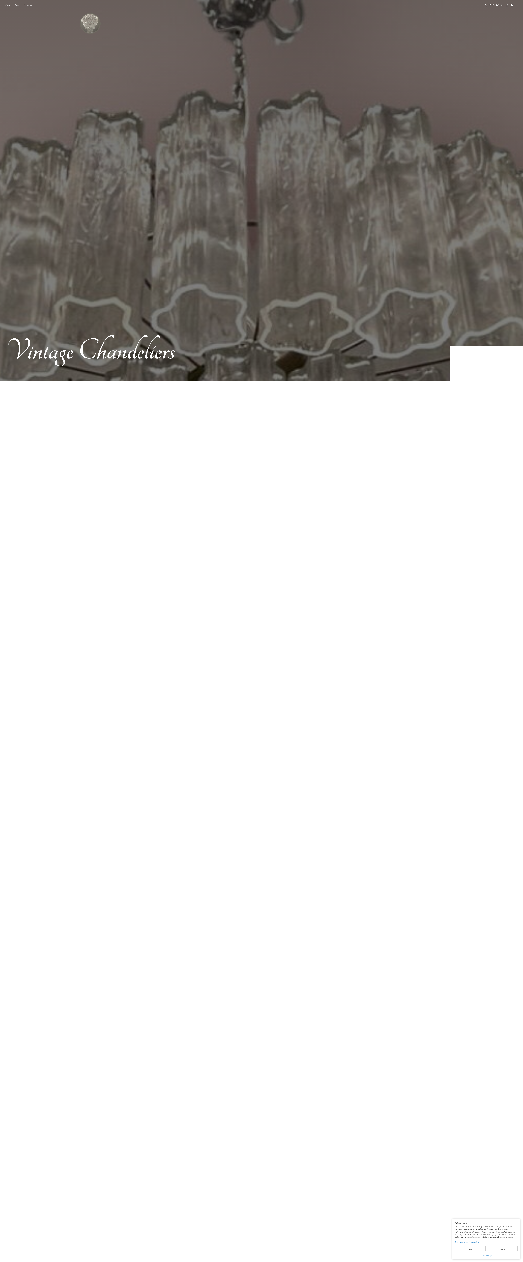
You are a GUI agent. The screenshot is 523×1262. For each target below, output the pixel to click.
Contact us (28, 5)
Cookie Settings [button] (486, 1255)
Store (7, 5)
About (16, 5)
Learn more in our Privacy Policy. (467, 1242)
